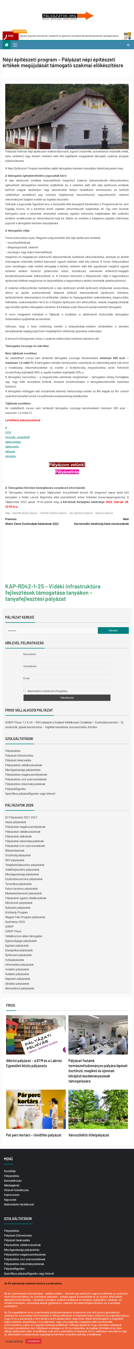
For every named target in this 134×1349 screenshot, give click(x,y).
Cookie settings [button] (14, 1341)
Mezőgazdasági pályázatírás (23, 770)
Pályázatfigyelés (15, 789)
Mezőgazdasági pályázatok (22, 874)
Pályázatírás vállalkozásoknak (23, 765)
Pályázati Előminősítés (19, 755)
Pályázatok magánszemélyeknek (25, 827)
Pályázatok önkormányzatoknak (24, 841)
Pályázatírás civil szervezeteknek (26, 779)
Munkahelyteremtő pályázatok (23, 893)
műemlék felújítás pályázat (53, 513)
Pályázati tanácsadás (18, 760)
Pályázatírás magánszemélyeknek (26, 774)
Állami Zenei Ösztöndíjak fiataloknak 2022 (32, 521)
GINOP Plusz (13, 931)
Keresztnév (29, 654)
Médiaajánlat (11, 1185)
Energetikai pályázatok (19, 950)
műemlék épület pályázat (24, 513)
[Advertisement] (67, 555)
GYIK (8, 432)
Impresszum (12, 1195)
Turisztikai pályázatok (18, 884)
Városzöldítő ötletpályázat (88, 1135)
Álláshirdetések (14, 850)
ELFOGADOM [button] (33, 1341)
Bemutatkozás (13, 1180)
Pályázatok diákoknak (18, 836)
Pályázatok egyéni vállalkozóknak (25, 898)
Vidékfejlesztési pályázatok (22, 869)
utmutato (10, 456)
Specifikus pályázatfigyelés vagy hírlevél (30, 793)
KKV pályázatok (14, 860)
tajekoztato (12, 446)
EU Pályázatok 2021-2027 (21, 817)
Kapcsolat (10, 1199)
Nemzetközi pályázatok (19, 988)
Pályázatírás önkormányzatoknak (25, 784)
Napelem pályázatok (17, 978)
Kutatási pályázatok (17, 974)
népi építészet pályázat (81, 513)
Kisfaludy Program (16, 912)
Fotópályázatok (14, 960)
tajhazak (10, 451)
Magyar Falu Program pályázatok (25, 917)
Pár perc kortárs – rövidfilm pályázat (33, 1135)
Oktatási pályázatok (17, 983)
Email (26, 678)
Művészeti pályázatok (18, 903)
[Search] (128, 45)
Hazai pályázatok (15, 822)
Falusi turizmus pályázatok (21, 888)
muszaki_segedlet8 (17, 437)
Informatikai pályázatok (19, 964)
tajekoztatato (13, 442)
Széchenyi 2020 (15, 922)
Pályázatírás (12, 751)
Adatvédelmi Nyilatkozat (19, 1204)
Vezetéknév (30, 666)
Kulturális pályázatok (18, 907)
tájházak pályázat (104, 513)
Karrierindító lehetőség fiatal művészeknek (101, 521)
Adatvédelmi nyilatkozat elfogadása (47, 691)
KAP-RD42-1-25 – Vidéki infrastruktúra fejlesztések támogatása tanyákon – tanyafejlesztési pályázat (52, 592)
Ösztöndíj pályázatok (18, 855)
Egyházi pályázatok (17, 945)
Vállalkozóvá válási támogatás (23, 936)
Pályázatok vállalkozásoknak (22, 831)
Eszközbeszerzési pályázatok (24, 879)
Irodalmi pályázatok (17, 969)
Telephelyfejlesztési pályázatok (24, 865)
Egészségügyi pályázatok (21, 941)
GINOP (9, 926)
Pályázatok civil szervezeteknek (25, 846)
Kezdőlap (10, 1171)
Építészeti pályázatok (18, 955)
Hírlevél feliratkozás (16, 1190)
